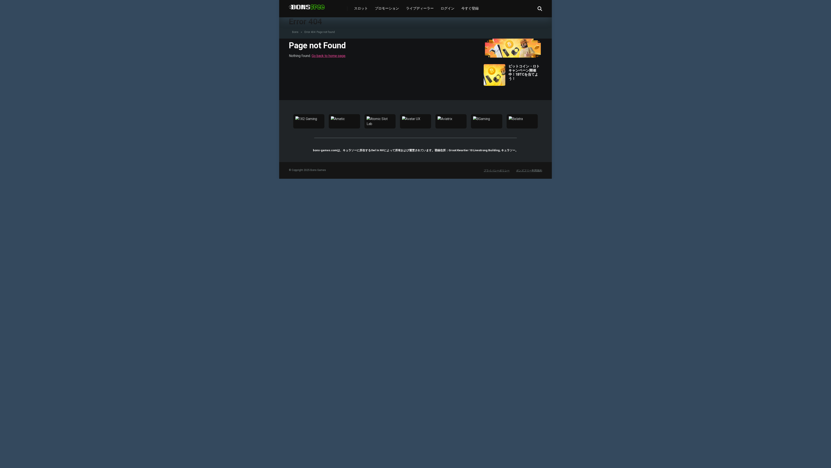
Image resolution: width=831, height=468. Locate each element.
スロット (361, 8)
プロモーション (387, 8)
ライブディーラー (420, 8)
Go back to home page (328, 56)
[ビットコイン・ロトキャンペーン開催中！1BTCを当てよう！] (494, 85)
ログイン (447, 8)
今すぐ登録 (470, 8)
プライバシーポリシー (497, 170)
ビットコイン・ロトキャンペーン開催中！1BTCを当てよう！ (524, 72)
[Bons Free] (307, 5)
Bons (295, 32)
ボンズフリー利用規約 (529, 170)
